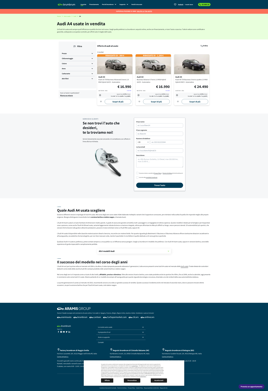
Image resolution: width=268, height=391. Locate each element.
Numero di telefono (143, 139)
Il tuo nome (140, 122)
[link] (68, 4)
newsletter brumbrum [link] (151, 177)
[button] (77, 53)
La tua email (140, 147)
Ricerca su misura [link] (66, 95)
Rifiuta (107, 380)
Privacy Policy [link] (157, 173)
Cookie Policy (135, 366)
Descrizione (140, 155)
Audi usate (184, 266)
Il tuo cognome (141, 130)
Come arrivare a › (63, 357)
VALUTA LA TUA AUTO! (144, 11)
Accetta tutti (158, 380)
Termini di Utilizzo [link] (167, 173)
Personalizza (132, 380)
